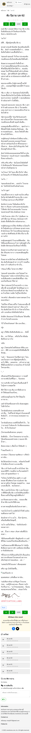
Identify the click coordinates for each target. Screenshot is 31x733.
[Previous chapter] (6, 24)
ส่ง (4, 699)
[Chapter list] (12, 24)
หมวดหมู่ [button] (9, 5)
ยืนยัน (3, 607)
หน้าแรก (9, 2)
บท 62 (12, 10)
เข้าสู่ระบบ (27, 4)
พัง (8, 10)
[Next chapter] (25, 24)
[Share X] (17, 628)
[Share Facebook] (13, 628)
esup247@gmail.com (13, 720)
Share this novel (16, 617)
